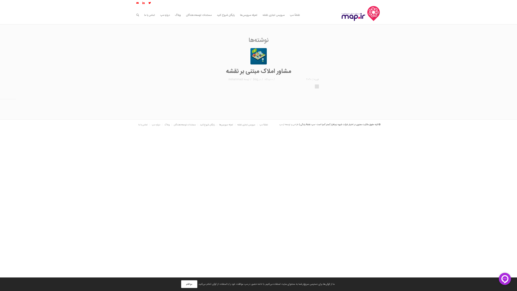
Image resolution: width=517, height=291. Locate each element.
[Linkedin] (144, 3)
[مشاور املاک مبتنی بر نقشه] (258, 56)
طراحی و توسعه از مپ (288, 125)
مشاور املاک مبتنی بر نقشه (258, 71)
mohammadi (235, 79)
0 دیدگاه (268, 79)
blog (255, 79)
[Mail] (138, 3)
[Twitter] (150, 3)
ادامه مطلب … (317, 86)
